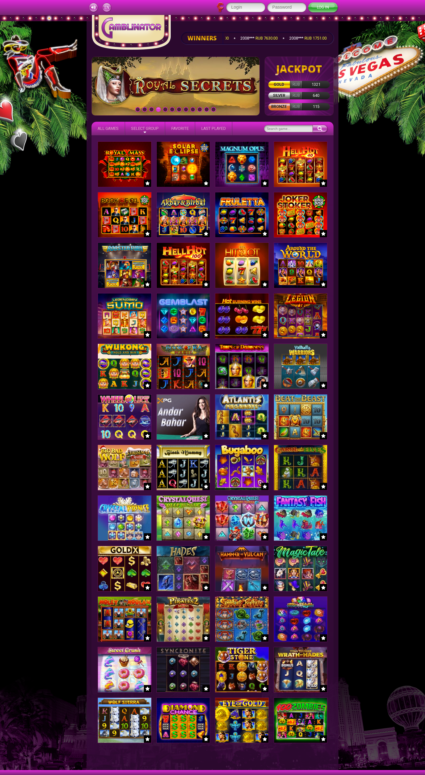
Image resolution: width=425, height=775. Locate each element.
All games (108, 128)
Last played (213, 128)
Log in (323, 7)
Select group (145, 128)
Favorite (180, 128)
